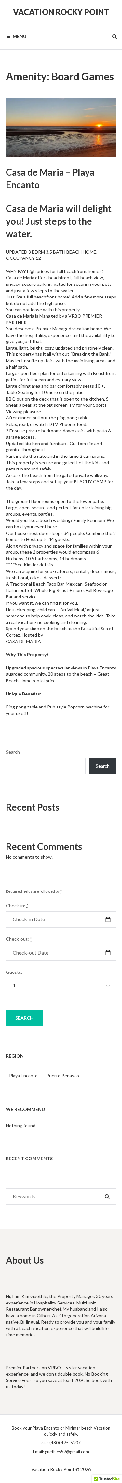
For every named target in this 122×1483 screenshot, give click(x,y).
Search (13, 752)
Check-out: (19, 939)
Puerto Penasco (62, 1075)
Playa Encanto (23, 1075)
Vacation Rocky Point (61, 12)
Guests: (14, 972)
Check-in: (17, 905)
